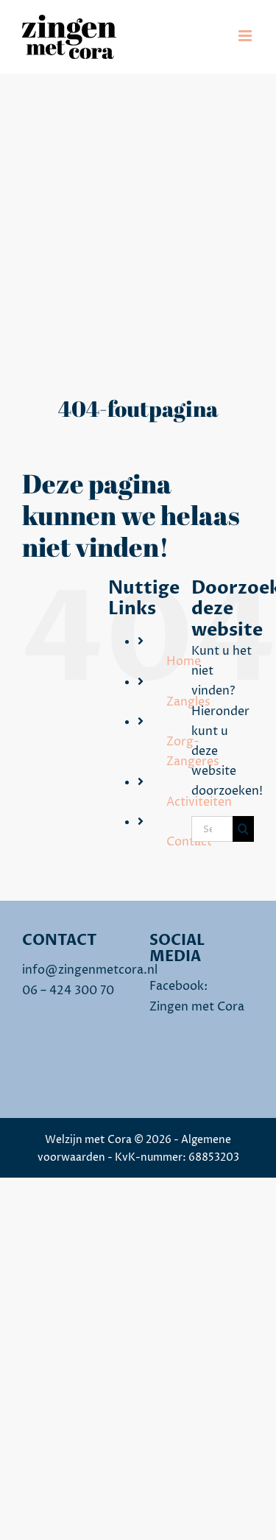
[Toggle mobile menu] (246, 35)
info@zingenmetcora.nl (90, 970)
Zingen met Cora (196, 1007)
